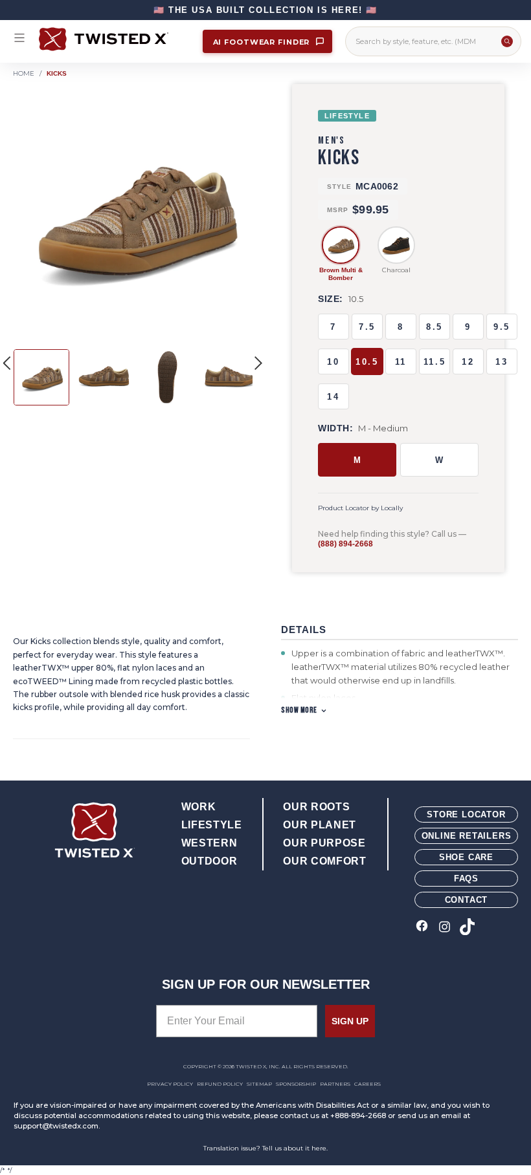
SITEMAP (259, 1084)
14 (333, 397)
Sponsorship (296, 1084)
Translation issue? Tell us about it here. (265, 1148)
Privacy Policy (170, 1084)
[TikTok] (467, 927)
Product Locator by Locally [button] (360, 508)
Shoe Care (466, 857)
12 (468, 362)
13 (501, 362)
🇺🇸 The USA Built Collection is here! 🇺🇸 (265, 10)
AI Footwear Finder (263, 42)
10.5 (367, 362)
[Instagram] (444, 927)
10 (333, 362)
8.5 (434, 327)
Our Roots (316, 806)
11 (401, 362)
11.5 (435, 362)
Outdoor (209, 861)
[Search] (507, 41)
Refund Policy (220, 1084)
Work (198, 806)
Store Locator (466, 814)
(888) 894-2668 (345, 543)
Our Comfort (324, 861)
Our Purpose (324, 842)
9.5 (501, 327)
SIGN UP (350, 1021)
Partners (335, 1084)
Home (23, 73)
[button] (258, 363)
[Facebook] (421, 927)
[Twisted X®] (114, 39)
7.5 (367, 327)
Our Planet (319, 824)
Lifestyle (211, 824)
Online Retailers (467, 836)
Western (209, 842)
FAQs (466, 878)
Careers (367, 1084)
